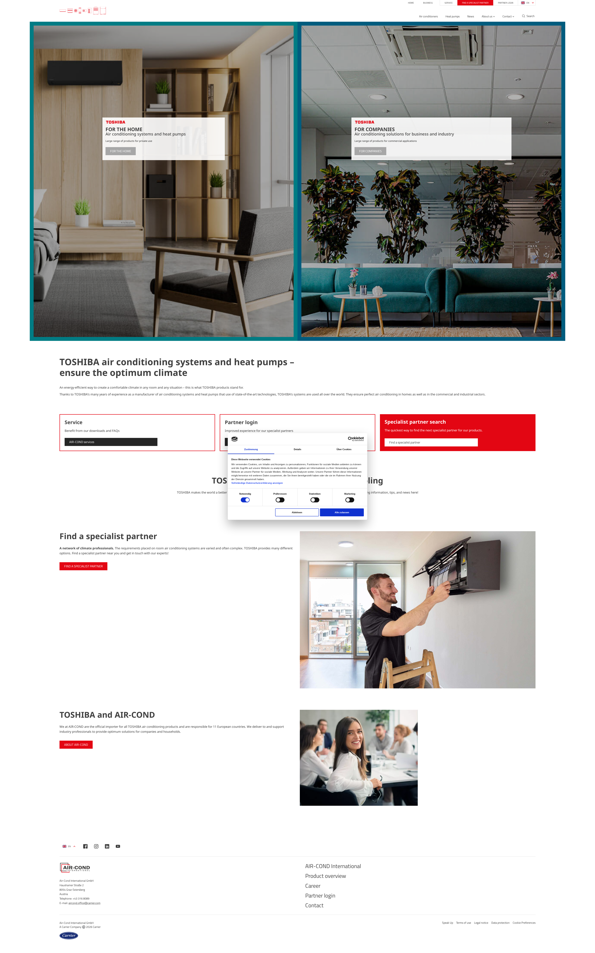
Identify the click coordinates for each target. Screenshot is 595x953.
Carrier (97, 927)
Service (449, 2)
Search (531, 16)
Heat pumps (452, 16)
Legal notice (481, 923)
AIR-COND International (333, 866)
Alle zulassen (342, 512)
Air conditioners (428, 16)
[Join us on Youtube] (118, 846)
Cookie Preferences (524, 923)
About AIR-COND (76, 744)
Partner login (505, 2)
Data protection (500, 923)
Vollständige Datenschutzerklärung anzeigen (257, 483)
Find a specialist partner (475, 2)
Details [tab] (297, 449)
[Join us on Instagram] (96, 846)
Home (411, 2)
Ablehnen (297, 512)
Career (312, 885)
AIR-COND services (81, 441)
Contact (507, 16)
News (470, 16)
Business (428, 2)
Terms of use (463, 923)
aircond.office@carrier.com (84, 903)
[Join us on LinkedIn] (107, 846)
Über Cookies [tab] (344, 449)
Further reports (521, 511)
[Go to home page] (83, 11)
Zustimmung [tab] (251, 449)
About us (487, 16)
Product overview (325, 875)
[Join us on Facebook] (85, 846)
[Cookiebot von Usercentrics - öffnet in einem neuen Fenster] (350, 439)
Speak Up (447, 923)
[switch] (280, 499)
